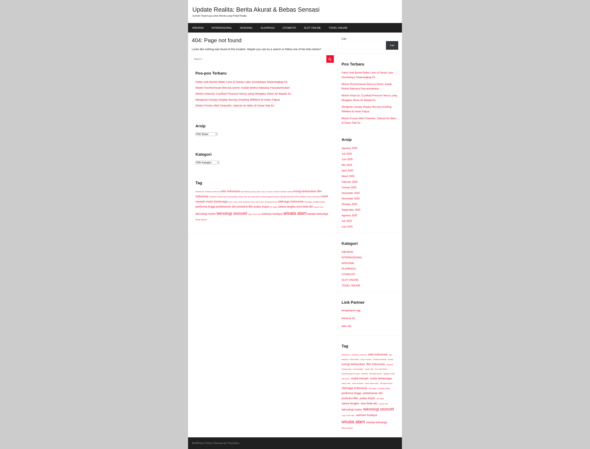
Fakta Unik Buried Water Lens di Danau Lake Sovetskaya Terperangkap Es (241, 81)
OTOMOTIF (289, 27)
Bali (242, 192)
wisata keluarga (317, 213)
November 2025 (351, 198)
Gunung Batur (232, 197)
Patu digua (308, 202)
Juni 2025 (347, 226)
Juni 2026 (347, 159)
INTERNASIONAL (221, 27)
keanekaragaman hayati (270, 197)
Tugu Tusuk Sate (254, 214)
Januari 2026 (349, 187)
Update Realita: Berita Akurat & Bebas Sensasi (256, 9)
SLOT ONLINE (312, 27)
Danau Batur (256, 192)
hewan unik (242, 197)
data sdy (346, 326)
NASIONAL (246, 27)
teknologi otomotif (231, 213)
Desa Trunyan (267, 192)
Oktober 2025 (349, 204)
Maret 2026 (348, 176)
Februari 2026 (349, 181)
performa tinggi (205, 206)
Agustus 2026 (349, 148)
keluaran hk (348, 318)
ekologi (289, 192)
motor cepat (232, 202)
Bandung (247, 192)
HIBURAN (198, 27)
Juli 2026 (347, 153)
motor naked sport (257, 202)
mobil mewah (359, 378)
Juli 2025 (347, 221)
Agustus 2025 (349, 215)
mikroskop (316, 197)
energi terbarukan (305, 191)
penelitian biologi (319, 202)
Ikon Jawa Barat (254, 197)
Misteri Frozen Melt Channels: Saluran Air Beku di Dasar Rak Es (234, 105)
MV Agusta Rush (271, 202)
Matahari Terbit (305, 197)
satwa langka (287, 206)
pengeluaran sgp (351, 310)
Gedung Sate (221, 197)
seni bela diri (304, 206)
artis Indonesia (230, 191)
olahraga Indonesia (290, 201)
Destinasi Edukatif (279, 192)
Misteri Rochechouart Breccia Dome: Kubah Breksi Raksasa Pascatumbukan (242, 87)
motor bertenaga (217, 201)
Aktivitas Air (199, 192)
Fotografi (212, 197)
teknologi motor (205, 213)
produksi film (244, 206)
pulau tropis (261, 206)
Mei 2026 (347, 165)
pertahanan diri (226, 206)
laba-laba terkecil (293, 197)
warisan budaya (272, 213)
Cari (344, 38)
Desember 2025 (351, 193)
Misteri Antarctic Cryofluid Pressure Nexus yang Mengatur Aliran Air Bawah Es (243, 93)
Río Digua (273, 207)
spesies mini (318, 207)
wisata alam (295, 213)
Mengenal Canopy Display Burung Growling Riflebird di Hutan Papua (237, 99)
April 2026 (347, 170)
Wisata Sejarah (201, 220)
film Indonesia (375, 364)
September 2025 (351, 209)
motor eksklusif (244, 202)
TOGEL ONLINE (338, 27)
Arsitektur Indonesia (212, 192)
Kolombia (282, 197)
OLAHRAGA (268, 27)
